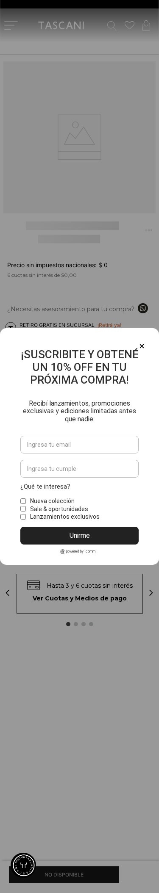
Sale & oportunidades (59, 509)
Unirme (80, 535)
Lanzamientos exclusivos (65, 516)
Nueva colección (52, 501)
